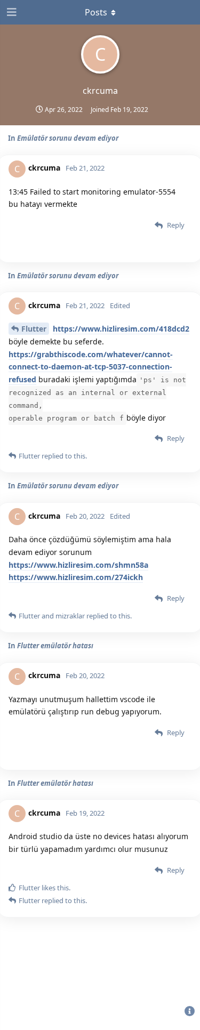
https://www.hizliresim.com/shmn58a (78, 565)
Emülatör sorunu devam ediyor (67, 138)
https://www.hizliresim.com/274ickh (76, 577)
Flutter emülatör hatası (55, 645)
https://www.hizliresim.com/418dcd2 (121, 329)
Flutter (33, 329)
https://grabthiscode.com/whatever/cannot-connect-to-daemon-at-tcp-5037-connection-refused (91, 367)
